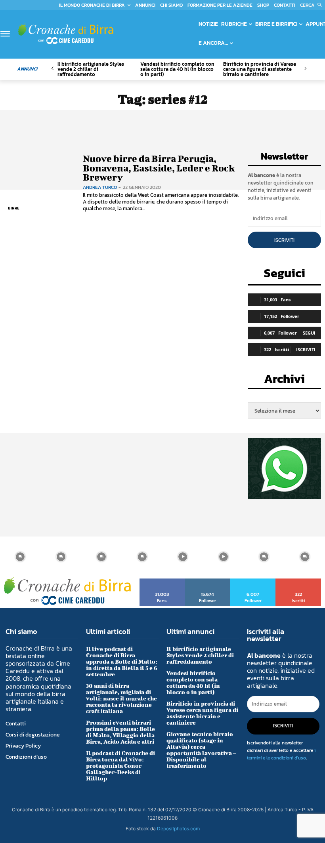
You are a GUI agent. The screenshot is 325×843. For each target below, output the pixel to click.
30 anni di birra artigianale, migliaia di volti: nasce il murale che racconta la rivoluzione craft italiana (121, 698)
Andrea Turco (100, 187)
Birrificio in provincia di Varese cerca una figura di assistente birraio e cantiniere (259, 69)
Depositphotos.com (178, 829)
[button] (312, 5)
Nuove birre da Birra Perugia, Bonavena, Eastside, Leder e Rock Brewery (159, 168)
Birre (14, 208)
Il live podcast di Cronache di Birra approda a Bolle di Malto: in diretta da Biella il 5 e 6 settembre (121, 661)
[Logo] (65, 33)
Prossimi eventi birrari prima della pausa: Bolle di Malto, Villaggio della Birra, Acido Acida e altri (120, 732)
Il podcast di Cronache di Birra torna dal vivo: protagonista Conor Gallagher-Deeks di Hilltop (120, 766)
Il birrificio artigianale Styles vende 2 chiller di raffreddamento (90, 69)
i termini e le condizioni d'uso (281, 754)
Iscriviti (284, 240)
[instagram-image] (20, 557)
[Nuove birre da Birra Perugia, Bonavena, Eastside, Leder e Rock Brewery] (39, 183)
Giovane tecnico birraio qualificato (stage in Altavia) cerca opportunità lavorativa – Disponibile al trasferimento (201, 750)
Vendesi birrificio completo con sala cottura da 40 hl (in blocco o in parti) (177, 69)
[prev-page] (52, 69)
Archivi (284, 381)
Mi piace (162, 581)
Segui (309, 333)
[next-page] (305, 69)
